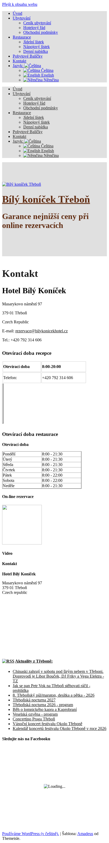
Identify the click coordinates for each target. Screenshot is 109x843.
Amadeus (85, 833)
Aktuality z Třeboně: (34, 661)
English (47, 150)
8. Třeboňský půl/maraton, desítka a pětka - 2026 (53, 695)
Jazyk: (18, 141)
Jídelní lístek (33, 117)
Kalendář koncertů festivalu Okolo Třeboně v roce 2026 (59, 728)
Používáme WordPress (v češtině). (30, 833)
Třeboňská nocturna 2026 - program (43, 704)
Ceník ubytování (37, 98)
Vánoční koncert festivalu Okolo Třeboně (47, 723)
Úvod (17, 89)
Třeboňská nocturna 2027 (34, 700)
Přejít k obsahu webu (19, 4)
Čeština (46, 146)
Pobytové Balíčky (28, 131)
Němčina (51, 155)
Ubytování (21, 93)
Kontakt (19, 136)
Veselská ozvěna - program (35, 714)
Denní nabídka (35, 127)
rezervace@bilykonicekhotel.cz (41, 331)
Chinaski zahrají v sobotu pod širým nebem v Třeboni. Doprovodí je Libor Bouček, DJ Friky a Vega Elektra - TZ (58, 676)
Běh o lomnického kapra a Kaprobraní (45, 709)
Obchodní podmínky (40, 108)
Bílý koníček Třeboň (46, 199)
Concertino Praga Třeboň (34, 719)
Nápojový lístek (36, 122)
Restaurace (22, 112)
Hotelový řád (34, 103)
